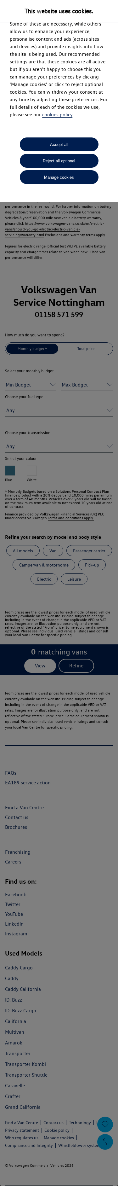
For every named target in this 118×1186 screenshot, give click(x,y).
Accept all (59, 144)
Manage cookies (59, 177)
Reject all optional (59, 161)
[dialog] (59, 593)
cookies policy (57, 115)
